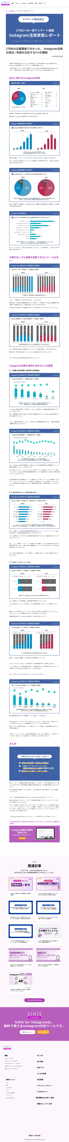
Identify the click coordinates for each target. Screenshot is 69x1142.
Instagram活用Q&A (10, 1097)
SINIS (27, 797)
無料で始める (43, 1032)
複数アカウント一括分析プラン (12, 1068)
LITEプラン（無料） (9, 1058)
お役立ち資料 (9, 1087)
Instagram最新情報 (10, 1092)
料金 (36, 3)
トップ (7, 11)
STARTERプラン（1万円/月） (11, 1061)
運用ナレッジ (14, 11)
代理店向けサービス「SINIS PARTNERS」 (14, 1066)
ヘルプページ (9, 1095)
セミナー (8, 1082)
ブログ (20, 11)
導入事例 (30, 3)
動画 (7, 1085)
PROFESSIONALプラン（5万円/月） (13, 1063)
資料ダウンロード (27, 1032)
